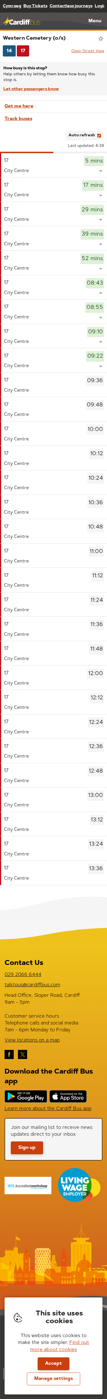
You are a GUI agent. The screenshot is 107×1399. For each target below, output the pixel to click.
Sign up (27, 1147)
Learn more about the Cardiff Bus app (48, 1108)
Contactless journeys (71, 6)
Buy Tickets (35, 6)
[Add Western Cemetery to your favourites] (100, 38)
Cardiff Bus (21, 21)
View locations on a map (32, 1040)
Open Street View (87, 51)
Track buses (18, 119)
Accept (53, 1363)
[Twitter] (22, 1054)
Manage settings (53, 1378)
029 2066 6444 (23, 974)
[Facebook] (9, 1054)
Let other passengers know (31, 89)
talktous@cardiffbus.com (32, 985)
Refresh (51, 135)
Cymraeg (12, 6)
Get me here (19, 106)
